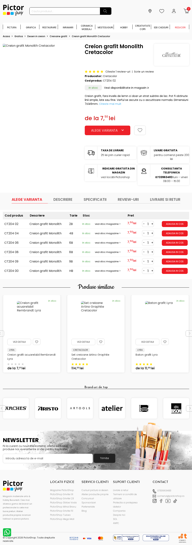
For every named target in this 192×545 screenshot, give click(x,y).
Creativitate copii (142, 27)
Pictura (11, 27)
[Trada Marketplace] (185, 536)
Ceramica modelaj (87, 27)
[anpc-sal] (126, 537)
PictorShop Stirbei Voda (63, 502)
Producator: (93, 76)
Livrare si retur (120, 490)
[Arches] (16, 408)
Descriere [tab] (62, 199)
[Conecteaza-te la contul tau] (174, 11)
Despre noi (119, 515)
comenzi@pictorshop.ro (170, 496)
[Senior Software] (180, 536)
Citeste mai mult (110, 104)
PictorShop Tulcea (60, 515)
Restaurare (49, 27)
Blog (84, 510)
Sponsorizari (89, 502)
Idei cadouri (161, 27)
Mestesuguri (105, 27)
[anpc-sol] (156, 537)
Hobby (124, 27)
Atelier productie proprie (95, 494)
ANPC (116, 523)
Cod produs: (93, 80)
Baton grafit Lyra (82, 355)
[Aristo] (48, 408)
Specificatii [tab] (95, 199)
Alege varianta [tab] (27, 199)
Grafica (31, 27)
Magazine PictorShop (62, 490)
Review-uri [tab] (128, 199)
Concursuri (88, 498)
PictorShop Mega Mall (62, 519)
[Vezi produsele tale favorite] (162, 11)
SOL (115, 519)
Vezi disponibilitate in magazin (125, 88)
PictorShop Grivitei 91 (61, 494)
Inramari (68, 27)
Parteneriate (88, 506)
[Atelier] (112, 408)
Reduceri (180, 27)
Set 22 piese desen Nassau (154, 355)
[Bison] (176, 408)
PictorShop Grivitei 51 (61, 510)
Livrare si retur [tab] (165, 199)
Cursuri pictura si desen (95, 490)
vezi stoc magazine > (108, 224)
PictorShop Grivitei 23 (62, 498)
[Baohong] (144, 408)
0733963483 (164, 490)
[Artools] (80, 408)
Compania (119, 510)
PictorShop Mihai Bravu (63, 506)
